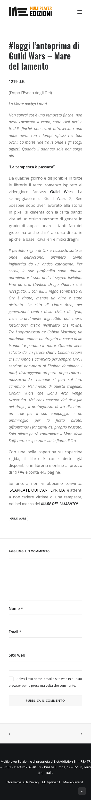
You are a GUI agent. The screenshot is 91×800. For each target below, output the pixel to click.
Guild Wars (18, 518)
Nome (16, 608)
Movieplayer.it (73, 782)
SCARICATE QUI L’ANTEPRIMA (37, 490)
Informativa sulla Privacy (22, 782)
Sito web (17, 655)
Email (15, 632)
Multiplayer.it (51, 782)
